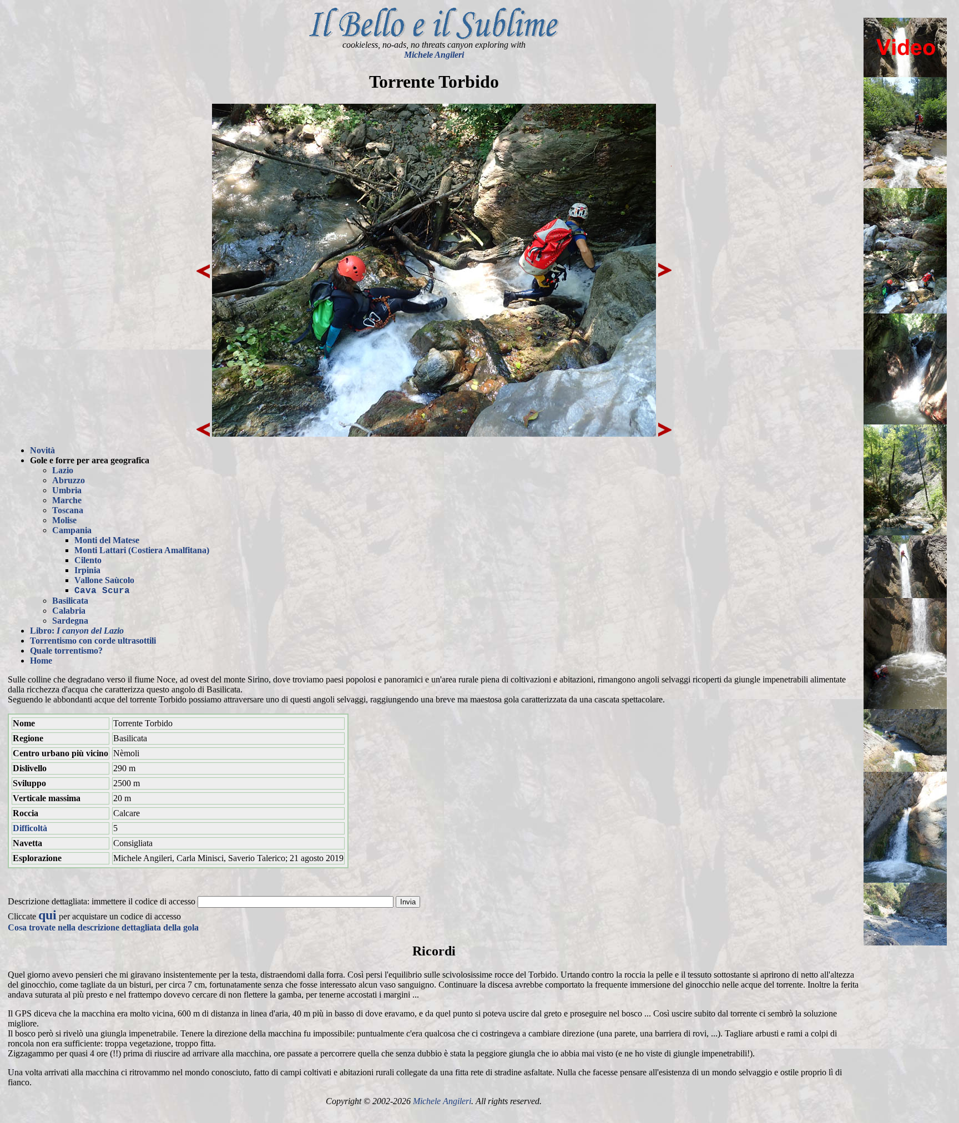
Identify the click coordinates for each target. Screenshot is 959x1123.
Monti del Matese (106, 540)
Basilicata (70, 600)
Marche (67, 500)
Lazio (62, 470)
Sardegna (70, 620)
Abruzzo (68, 480)
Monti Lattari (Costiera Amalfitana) (141, 550)
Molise (64, 520)
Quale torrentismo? (66, 650)
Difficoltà (30, 828)
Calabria (68, 610)
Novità (42, 450)
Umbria (67, 490)
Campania (72, 530)
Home (41, 660)
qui (47, 915)
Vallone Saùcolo (104, 580)
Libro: (77, 630)
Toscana (67, 510)
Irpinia (87, 570)
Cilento (88, 560)
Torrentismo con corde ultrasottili (93, 640)
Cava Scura (102, 591)
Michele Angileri (434, 54)
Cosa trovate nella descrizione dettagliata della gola (103, 927)
